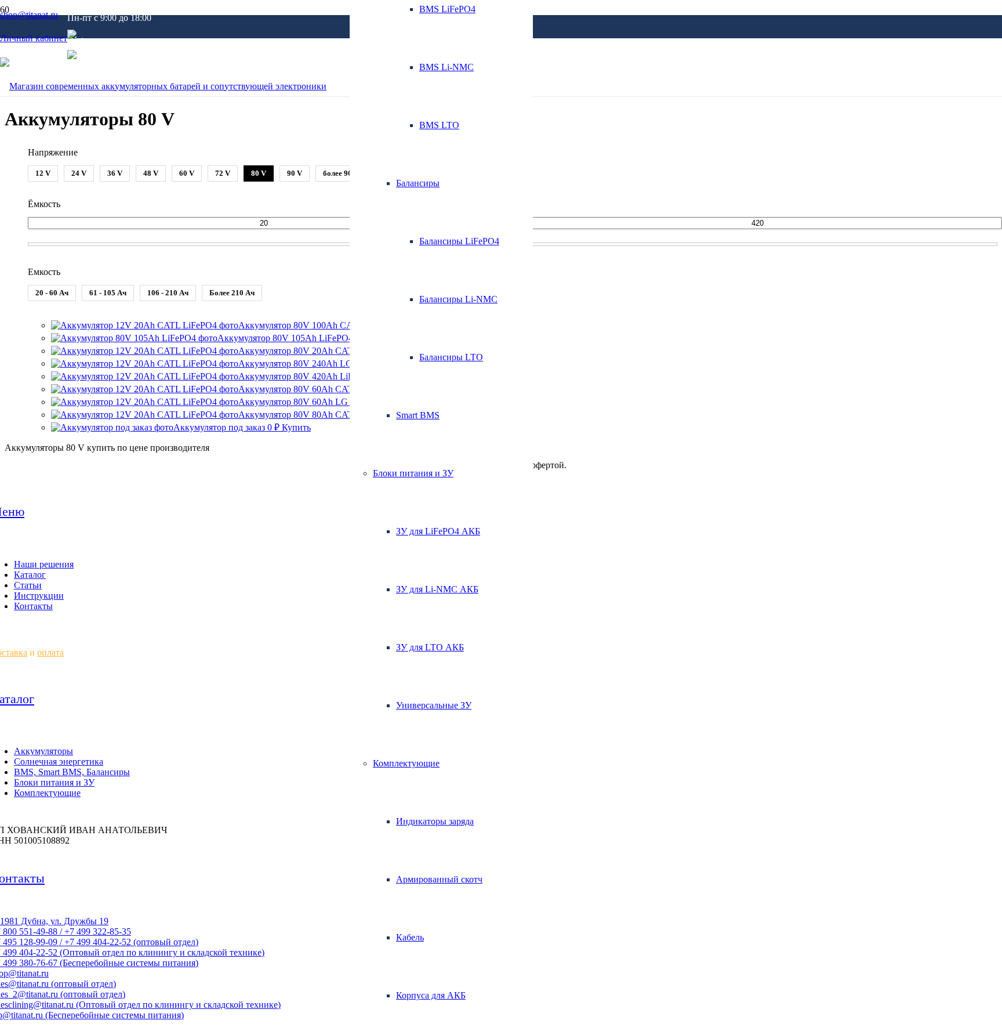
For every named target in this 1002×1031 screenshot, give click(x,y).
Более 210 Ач (232, 292)
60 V (186, 173)
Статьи (28, 585)
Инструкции (39, 595)
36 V (114, 173)
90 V (294, 173)
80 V (258, 173)
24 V (78, 173)
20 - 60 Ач (51, 292)
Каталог (30, 575)
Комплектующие (47, 793)
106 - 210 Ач (167, 292)
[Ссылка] (163, 86)
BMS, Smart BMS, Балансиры (72, 772)
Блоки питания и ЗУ (54, 782)
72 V (222, 173)
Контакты (33, 606)
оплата (50, 652)
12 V (42, 173)
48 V (150, 173)
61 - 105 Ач (107, 292)
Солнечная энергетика (58, 761)
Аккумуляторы (43, 751)
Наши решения (44, 564)
